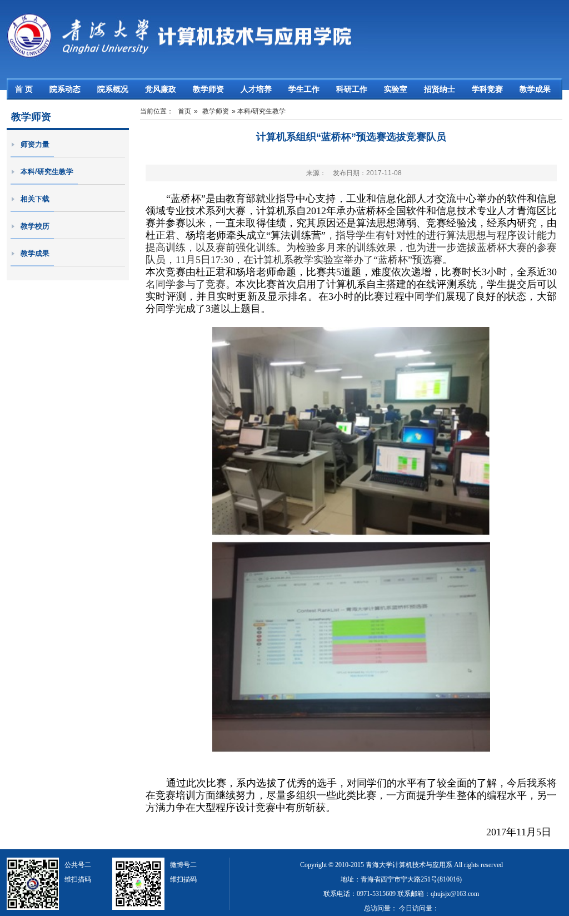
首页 (184, 111)
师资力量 (35, 144)
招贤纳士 (439, 89)
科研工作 (351, 89)
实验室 (395, 89)
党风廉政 (160, 89)
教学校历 (35, 226)
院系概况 (112, 89)
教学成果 (535, 89)
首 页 (24, 89)
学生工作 (304, 89)
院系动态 (65, 89)
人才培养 (256, 89)
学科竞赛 (487, 89)
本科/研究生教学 (47, 171)
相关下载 (35, 199)
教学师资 (208, 89)
